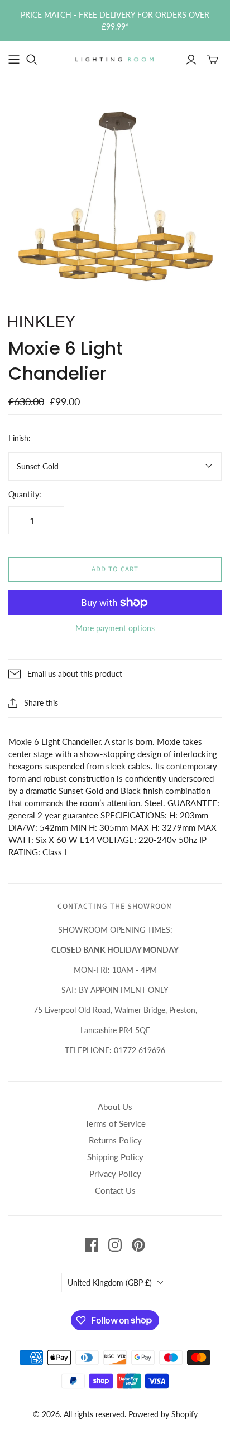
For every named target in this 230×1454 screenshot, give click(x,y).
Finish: (19, 438)
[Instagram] (115, 1245)
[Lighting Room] (115, 58)
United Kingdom (110, 1282)
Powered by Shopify (163, 1414)
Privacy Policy (115, 1174)
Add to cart (115, 569)
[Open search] (31, 59)
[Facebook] (91, 1245)
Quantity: (24, 494)
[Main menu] (14, 59)
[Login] (191, 60)
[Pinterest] (138, 1245)
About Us (115, 1107)
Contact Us (115, 1190)
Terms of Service (115, 1123)
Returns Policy (115, 1140)
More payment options (115, 628)
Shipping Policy (115, 1157)
